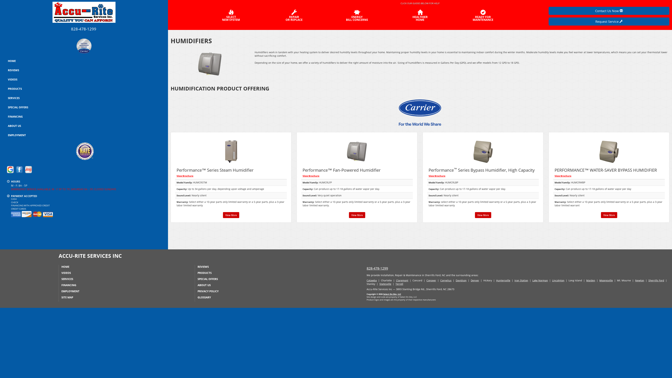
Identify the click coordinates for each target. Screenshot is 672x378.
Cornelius (445, 280)
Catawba (372, 280)
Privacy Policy (208, 291)
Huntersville (503, 280)
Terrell (399, 284)
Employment (17, 135)
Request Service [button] (607, 21)
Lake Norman (540, 280)
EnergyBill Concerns (357, 18)
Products (15, 88)
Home (12, 61)
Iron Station (521, 280)
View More (231, 215)
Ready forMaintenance (483, 18)
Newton (639, 280)
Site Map (67, 297)
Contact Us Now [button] (607, 11)
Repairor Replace (294, 18)
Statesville (385, 284)
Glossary (204, 297)
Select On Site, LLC (392, 294)
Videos (12, 79)
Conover (431, 280)
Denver (475, 280)
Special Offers (18, 107)
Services (14, 98)
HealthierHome (420, 18)
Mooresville (606, 280)
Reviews (13, 70)
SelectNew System (231, 18)
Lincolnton (558, 280)
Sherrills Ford (656, 280)
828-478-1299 (377, 268)
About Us (14, 126)
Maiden (590, 280)
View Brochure (185, 175)
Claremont (402, 280)
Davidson (461, 280)
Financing (15, 116)
